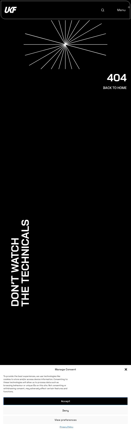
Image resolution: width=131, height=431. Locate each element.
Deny (65, 410)
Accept (65, 401)
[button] (126, 369)
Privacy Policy (66, 427)
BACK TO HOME (115, 88)
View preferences (66, 419)
